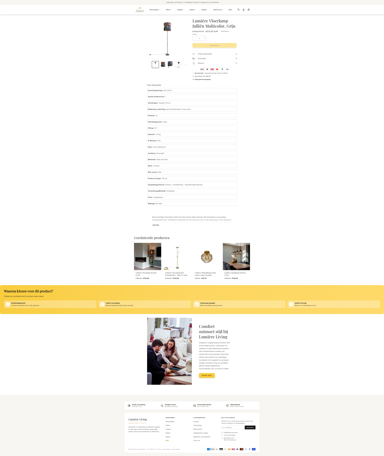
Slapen (204, 10)
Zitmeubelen (154, 10)
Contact (196, 421)
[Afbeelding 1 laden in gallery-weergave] (155, 64)
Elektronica (217, 10)
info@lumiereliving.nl (231, 432)
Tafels (168, 10)
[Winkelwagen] (248, 10)
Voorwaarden (167, 449)
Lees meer (156, 225)
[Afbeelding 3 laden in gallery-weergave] (171, 64)
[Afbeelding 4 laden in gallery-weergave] (179, 64)
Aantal (194, 34)
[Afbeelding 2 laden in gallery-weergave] (163, 64)
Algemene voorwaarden (201, 437)
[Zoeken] (238, 10)
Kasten (192, 10)
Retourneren (197, 429)
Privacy (159, 449)
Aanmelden (250, 427)
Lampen (180, 10)
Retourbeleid (176, 449)
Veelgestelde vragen (200, 433)
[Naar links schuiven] (149, 64)
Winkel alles (207, 375)
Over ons (196, 440)
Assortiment (170, 417)
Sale (230, 10)
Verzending (197, 425)
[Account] (244, 10)
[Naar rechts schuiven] (185, 64)
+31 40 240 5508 (229, 435)
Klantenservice (199, 417)
